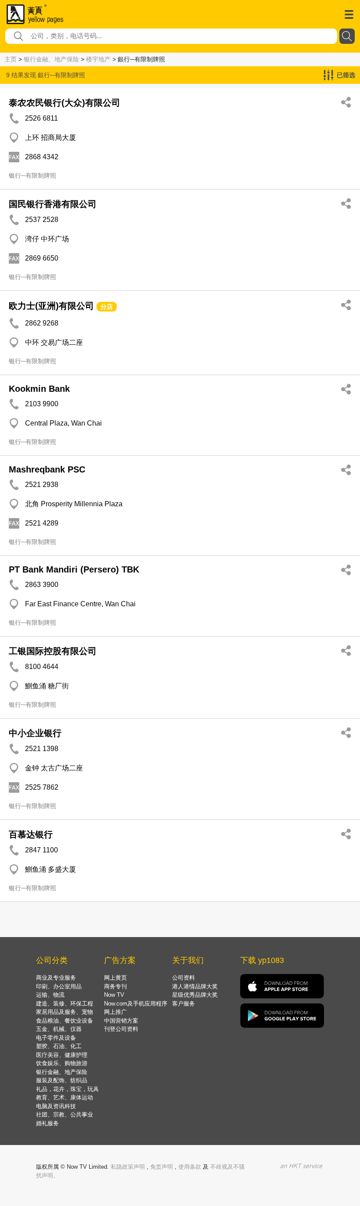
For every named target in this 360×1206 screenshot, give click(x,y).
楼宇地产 (98, 59)
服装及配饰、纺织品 (61, 1080)
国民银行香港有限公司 (53, 204)
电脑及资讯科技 (56, 1106)
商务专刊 (115, 986)
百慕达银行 (31, 834)
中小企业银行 (35, 733)
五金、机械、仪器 (59, 1029)
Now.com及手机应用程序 (135, 1003)
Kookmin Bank (39, 389)
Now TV (114, 994)
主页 (10, 59)
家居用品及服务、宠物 (64, 1012)
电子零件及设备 (56, 1037)
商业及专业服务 (56, 977)
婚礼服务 (47, 1123)
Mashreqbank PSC (47, 469)
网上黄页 (115, 977)
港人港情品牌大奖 (195, 986)
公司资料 (183, 977)
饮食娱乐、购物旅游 (61, 1063)
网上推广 (115, 1012)
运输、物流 (50, 994)
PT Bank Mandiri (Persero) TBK (74, 569)
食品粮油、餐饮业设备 (64, 1020)
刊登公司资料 (121, 1029)
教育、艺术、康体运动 (64, 1097)
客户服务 (183, 1003)
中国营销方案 (121, 1020)
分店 (107, 306)
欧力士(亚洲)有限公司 (51, 306)
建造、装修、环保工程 (64, 1003)
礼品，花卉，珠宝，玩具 (67, 1089)
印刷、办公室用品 (59, 986)
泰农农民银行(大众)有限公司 (64, 102)
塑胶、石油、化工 (59, 1046)
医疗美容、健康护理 (61, 1055)
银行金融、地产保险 (51, 59)
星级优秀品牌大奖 (195, 994)
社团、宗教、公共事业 (64, 1114)
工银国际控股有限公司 (53, 651)
